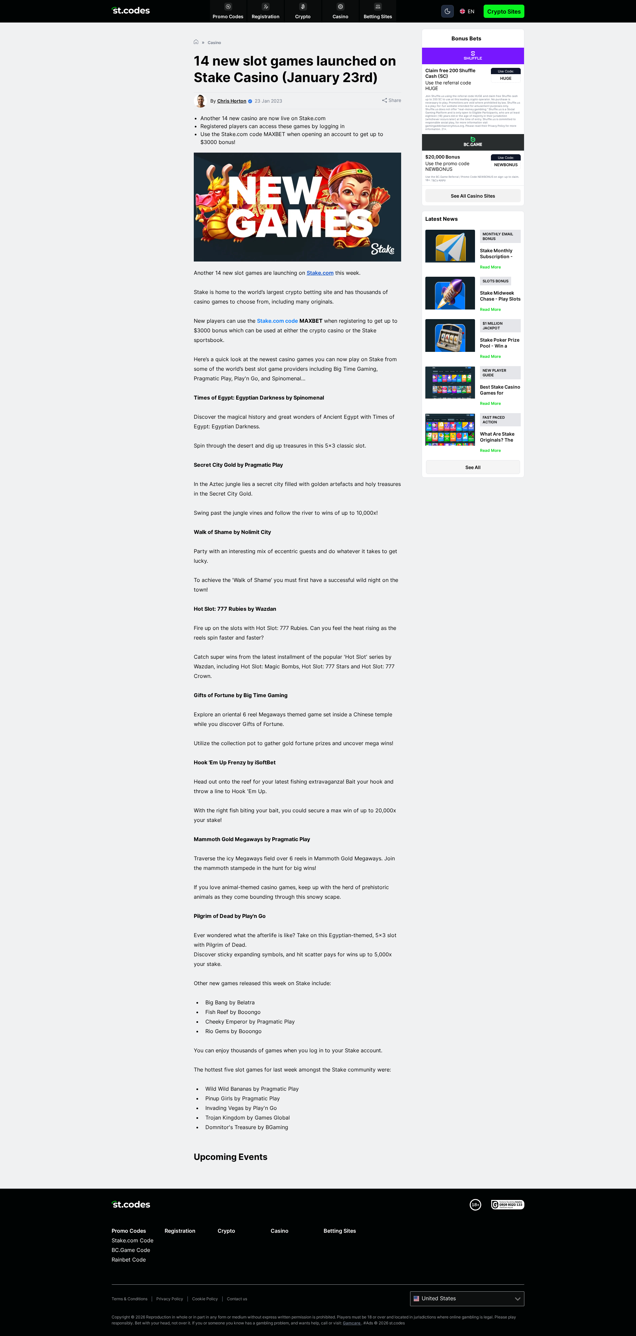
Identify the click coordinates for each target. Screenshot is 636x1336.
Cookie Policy (205, 1298)
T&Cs (434, 180)
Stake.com (320, 272)
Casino (280, 1230)
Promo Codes (129, 1230)
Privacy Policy (169, 1298)
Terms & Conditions (129, 1298)
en (471, 11)
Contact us (237, 1298)
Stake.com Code (132, 1240)
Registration (180, 1230)
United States (439, 1298)
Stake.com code (277, 320)
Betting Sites (340, 1230)
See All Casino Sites (473, 196)
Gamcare (352, 1322)
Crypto (226, 1230)
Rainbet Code (129, 1259)
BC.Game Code (131, 1250)
